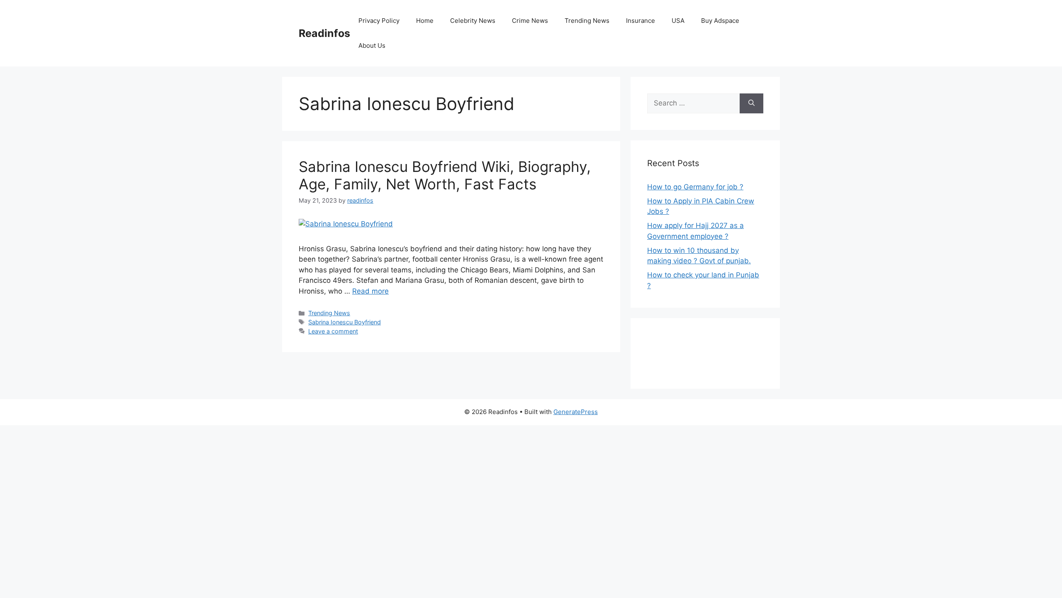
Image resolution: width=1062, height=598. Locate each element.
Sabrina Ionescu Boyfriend (344, 322)
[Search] (751, 103)
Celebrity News (472, 21)
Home (425, 21)
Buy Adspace (720, 21)
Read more (370, 291)
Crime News (530, 21)
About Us (371, 45)
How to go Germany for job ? (695, 187)
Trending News (587, 21)
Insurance (640, 21)
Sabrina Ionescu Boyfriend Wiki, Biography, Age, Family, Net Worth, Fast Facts (445, 175)
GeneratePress (575, 412)
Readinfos (324, 33)
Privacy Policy (378, 21)
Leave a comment (333, 331)
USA (678, 21)
